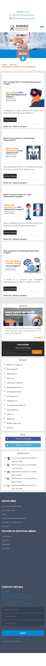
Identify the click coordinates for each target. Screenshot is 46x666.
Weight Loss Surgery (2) (14, 365)
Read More (38, 337)
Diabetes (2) (11, 419)
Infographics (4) (12, 401)
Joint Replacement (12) (14, 392)
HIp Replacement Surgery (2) (16, 405)
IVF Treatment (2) (12, 396)
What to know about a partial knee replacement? (18, 139)
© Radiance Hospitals (11, 638)
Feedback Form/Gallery (12, 519)
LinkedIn (5, 542)
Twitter (5, 538)
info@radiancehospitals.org (23, 18)
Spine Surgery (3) (12, 369)
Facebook (6, 534)
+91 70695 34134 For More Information (16, 601)
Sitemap (5, 523)
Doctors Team (8, 507)
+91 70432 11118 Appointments (23, 15)
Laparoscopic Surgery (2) (15, 383)
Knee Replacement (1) (14, 387)
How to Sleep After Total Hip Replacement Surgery (22, 83)
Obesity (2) (10, 378)
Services (12, 64)
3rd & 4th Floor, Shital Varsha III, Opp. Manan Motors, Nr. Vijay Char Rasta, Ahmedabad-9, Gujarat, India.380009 (17, 592)
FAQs (4, 511)
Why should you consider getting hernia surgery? (21, 252)
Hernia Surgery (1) (12, 410)
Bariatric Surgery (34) (13, 423)
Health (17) (10, 414)
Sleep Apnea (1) (12, 374)
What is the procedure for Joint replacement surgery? (17, 195)
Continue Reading (10, 120)
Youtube (5, 546)
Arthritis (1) (10, 428)
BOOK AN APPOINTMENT (12, 503)
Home (4, 64)
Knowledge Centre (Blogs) (14, 515)
